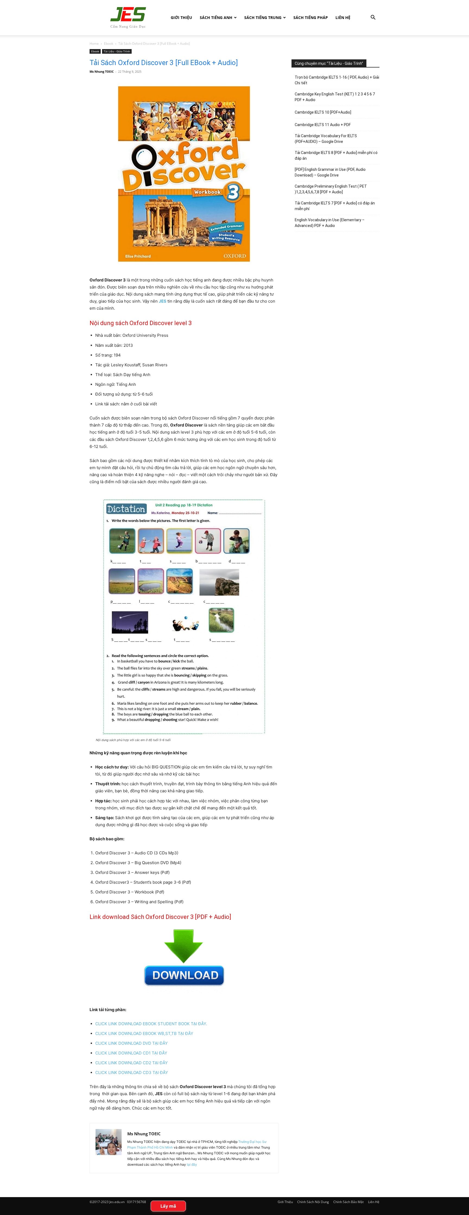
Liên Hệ (342, 17)
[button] (372, 18)
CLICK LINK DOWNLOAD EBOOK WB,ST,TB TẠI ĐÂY (144, 1033)
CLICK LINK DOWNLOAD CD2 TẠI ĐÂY (131, 1062)
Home (94, 43)
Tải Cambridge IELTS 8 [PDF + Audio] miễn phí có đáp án (336, 155)
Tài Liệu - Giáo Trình (117, 51)
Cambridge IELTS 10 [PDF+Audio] (323, 112)
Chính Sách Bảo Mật (348, 1202)
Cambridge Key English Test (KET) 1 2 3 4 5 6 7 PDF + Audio (335, 97)
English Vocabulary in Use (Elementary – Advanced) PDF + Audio (330, 223)
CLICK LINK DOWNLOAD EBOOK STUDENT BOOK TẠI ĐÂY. (151, 1023)
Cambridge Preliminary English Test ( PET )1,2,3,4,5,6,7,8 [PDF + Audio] (331, 189)
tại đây (192, 1164)
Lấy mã (168, 1206)
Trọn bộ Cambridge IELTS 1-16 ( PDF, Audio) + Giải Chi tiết (337, 80)
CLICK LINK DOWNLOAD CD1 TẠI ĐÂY (131, 1053)
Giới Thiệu (181, 17)
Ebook (108, 43)
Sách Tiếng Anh (216, 17)
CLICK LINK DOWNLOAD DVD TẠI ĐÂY (131, 1043)
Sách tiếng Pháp (310, 17)
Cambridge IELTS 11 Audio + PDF (323, 125)
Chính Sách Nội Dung (313, 1202)
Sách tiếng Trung (262, 17)
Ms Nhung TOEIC (102, 71)
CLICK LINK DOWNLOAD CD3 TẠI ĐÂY (131, 1072)
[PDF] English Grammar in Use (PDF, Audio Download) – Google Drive (330, 172)
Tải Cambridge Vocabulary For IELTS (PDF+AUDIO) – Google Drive (326, 139)
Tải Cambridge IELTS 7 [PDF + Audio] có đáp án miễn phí (335, 206)
